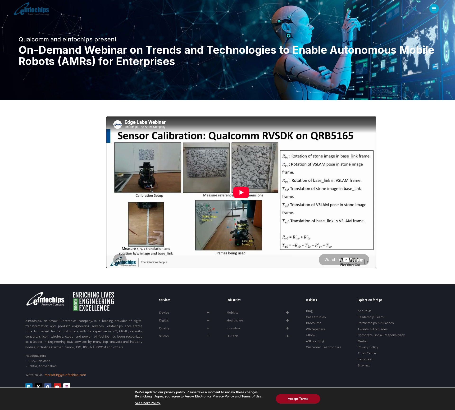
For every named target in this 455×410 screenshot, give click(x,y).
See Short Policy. (147, 403)
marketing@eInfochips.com (65, 375)
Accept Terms (298, 399)
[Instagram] (66, 386)
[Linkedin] (28, 386)
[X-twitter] (38, 386)
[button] (414, 9)
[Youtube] (57, 386)
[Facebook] (47, 386)
